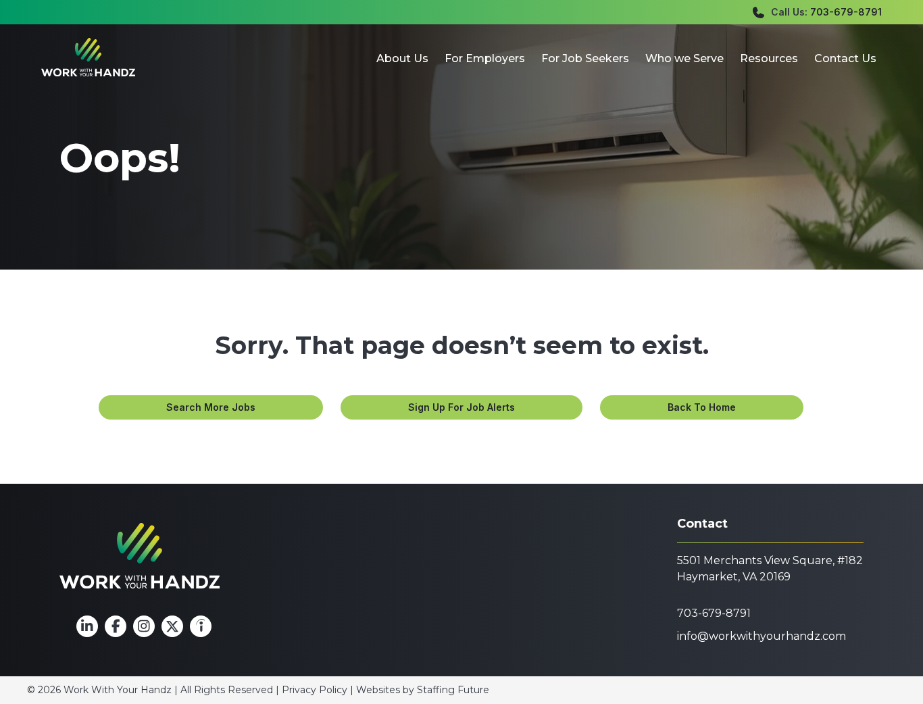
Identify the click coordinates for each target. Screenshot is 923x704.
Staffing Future (453, 690)
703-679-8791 (846, 12)
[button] (211, 407)
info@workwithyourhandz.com (761, 636)
